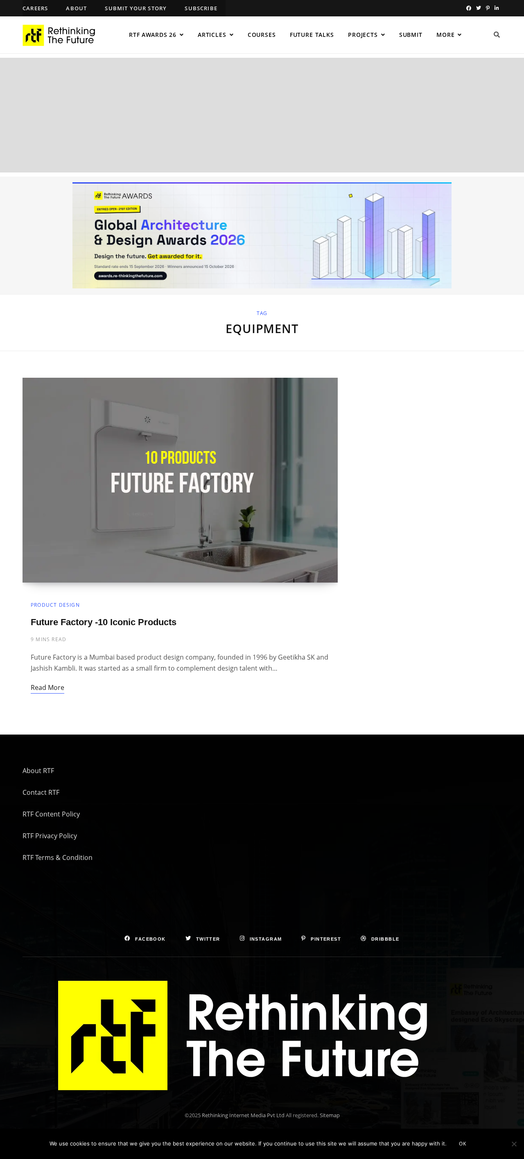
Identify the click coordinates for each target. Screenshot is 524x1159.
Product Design (55, 604)
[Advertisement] (262, 115)
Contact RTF (41, 792)
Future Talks (312, 35)
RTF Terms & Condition (58, 857)
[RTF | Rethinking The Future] (62, 35)
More (445, 35)
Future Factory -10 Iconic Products (103, 622)
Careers (35, 8)
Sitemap (330, 1115)
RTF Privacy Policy (50, 835)
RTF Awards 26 (152, 35)
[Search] (497, 34)
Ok (462, 1143)
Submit (410, 35)
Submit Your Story (136, 8)
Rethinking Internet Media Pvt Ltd (243, 1115)
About (76, 8)
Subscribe (201, 8)
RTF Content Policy (51, 814)
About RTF (38, 770)
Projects (363, 35)
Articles (212, 35)
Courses (262, 35)
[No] (514, 1144)
